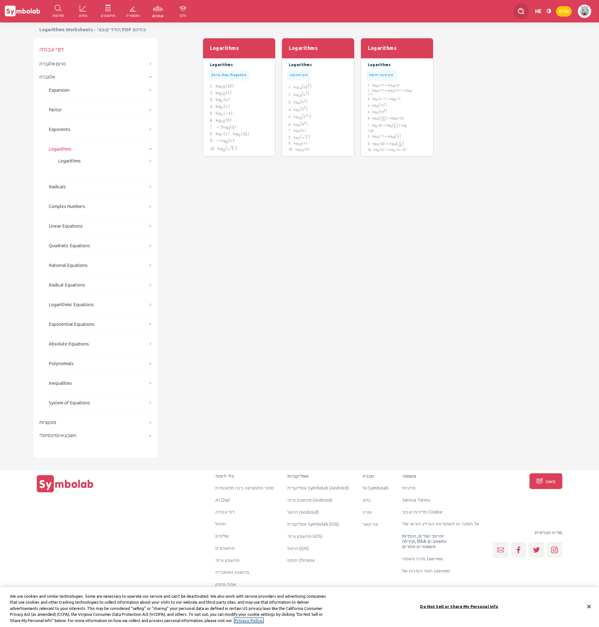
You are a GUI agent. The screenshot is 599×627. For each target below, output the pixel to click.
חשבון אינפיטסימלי (57, 435)
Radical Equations (67, 284)
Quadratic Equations (69, 245)
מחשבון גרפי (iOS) (305, 536)
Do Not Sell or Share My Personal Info (459, 606)
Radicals (57, 186)
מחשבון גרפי (227, 559)
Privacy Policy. (249, 620)
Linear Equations (66, 226)
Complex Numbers (67, 206)
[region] (299, 607)
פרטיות (409, 487)
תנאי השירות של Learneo (426, 570)
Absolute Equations (69, 343)
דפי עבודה (225, 511)
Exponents (60, 129)
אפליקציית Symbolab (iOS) (313, 524)
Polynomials (61, 363)
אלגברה (47, 77)
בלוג (367, 499)
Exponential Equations (72, 324)
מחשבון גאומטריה (232, 572)
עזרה (367, 511)
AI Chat (222, 499)
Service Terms (416, 499)
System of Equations (69, 402)
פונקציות (47, 422)
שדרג (564, 11)
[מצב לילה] (549, 11)
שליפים (222, 535)
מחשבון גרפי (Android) (309, 499)
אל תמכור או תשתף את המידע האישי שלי (441, 523)
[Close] (589, 607)
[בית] (65, 492)
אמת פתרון (225, 583)
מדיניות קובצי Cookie (422, 511)
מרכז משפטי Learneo (422, 558)
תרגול (220, 523)
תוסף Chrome (300, 560)
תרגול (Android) (303, 511)
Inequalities (60, 383)
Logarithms (60, 149)
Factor (55, 109)
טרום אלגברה (52, 63)
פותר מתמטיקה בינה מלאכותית (244, 487)
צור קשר (370, 524)
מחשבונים (225, 547)
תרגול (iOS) (298, 548)
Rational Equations (68, 265)
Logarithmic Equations (71, 304)
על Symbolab (376, 487)
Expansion (59, 90)
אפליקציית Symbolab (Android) (318, 487)
